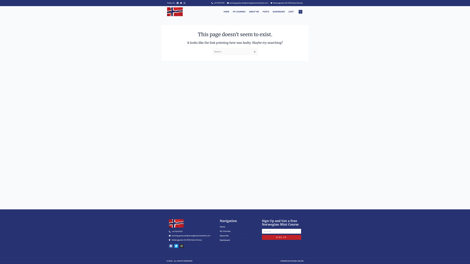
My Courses (239, 12)
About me (254, 12)
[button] (300, 12)
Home (226, 12)
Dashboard (279, 12)
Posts (266, 12)
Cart (291, 12)
